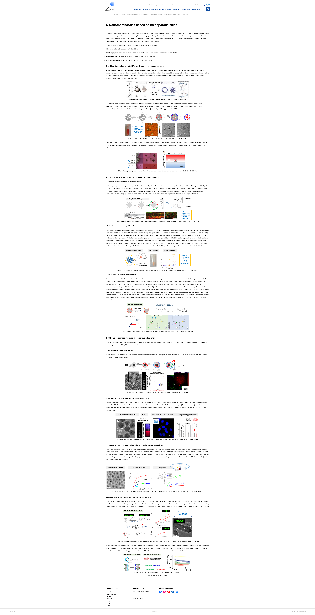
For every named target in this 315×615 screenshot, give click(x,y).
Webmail (173, 5)
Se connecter (153, 611)
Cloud (181, 5)
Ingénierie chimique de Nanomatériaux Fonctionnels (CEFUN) (144, 14)
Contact (189, 5)
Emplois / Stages (153, 5)
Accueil (116, 14)
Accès (197, 5)
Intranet (164, 5)
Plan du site (12, 611)
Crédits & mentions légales (298, 611)
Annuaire (142, 5)
